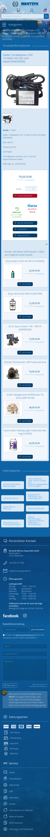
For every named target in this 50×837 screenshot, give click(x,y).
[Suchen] (46, 16)
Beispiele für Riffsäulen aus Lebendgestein (35, 496)
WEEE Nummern (16, 823)
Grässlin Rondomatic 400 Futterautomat (25, 362)
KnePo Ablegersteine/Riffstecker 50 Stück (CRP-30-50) (25, 396)
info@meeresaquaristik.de (20, 571)
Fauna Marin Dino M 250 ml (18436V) (25, 261)
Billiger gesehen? (23, 235)
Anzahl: (19, 189)
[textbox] (22, 16)
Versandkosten (31, 180)
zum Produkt (26, 284)
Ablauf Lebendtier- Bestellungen (12, 485)
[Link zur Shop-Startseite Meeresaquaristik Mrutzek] (25, 4)
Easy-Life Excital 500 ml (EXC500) (25, 293)
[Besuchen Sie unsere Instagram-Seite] (23, 616)
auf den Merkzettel (25, 223)
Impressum (13, 797)
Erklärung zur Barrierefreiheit (21, 829)
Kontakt (12, 804)
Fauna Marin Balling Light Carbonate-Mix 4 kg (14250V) (25, 432)
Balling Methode (36, 508)
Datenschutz (14, 785)
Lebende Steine (10, 498)
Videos (12, 772)
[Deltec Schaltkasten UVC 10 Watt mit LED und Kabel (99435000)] (25, 87)
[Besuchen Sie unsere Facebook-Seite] (11, 616)
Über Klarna (15, 732)
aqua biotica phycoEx (9, 507)
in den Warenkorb (24, 195)
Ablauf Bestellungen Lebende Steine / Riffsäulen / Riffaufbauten (36, 521)
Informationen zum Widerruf (20, 810)
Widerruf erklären (16, 816)
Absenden (11, 685)
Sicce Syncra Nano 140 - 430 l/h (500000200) (25, 328)
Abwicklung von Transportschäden (12, 523)
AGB (11, 791)
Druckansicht (22, 229)
